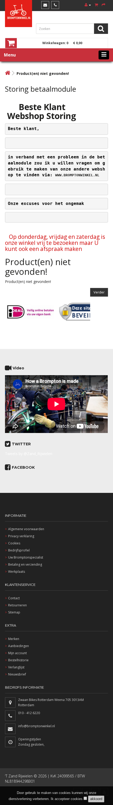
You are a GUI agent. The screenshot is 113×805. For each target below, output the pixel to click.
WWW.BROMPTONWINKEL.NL (77, 175)
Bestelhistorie (18, 660)
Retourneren (17, 605)
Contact (14, 598)
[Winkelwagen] (96, 5)
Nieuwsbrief (17, 674)
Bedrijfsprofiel (19, 550)
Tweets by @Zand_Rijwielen (28, 453)
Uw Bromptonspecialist (25, 557)
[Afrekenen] (103, 5)
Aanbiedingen (18, 646)
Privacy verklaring (21, 536)
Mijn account (17, 653)
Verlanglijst (16, 667)
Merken (13, 639)
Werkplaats (16, 571)
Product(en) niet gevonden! (43, 73)
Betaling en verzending (25, 564)
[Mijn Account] (88, 5)
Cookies (14, 543)
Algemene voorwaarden (26, 529)
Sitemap (14, 612)
